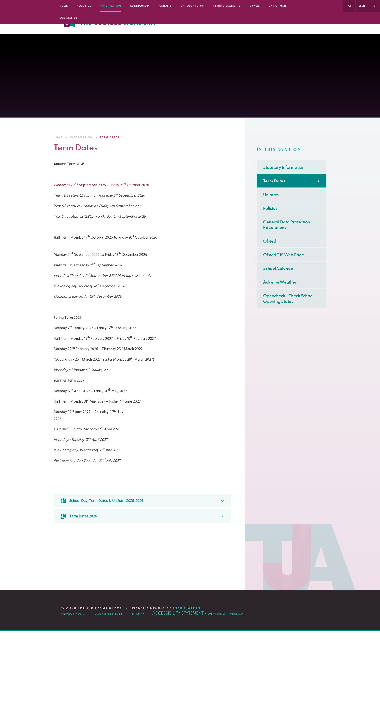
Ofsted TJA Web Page (283, 254)
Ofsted (269, 241)
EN (363, 6)
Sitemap (138, 613)
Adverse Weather (280, 282)
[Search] (349, 6)
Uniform (271, 194)
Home (58, 137)
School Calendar (279, 268)
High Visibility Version (224, 613)
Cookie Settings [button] (109, 613)
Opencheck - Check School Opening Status (288, 298)
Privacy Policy (74, 613)
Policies (270, 208)
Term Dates (109, 137)
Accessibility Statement (178, 613)
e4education (187, 608)
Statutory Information (284, 167)
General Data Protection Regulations (286, 224)
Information (81, 137)
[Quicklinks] (374, 6)
